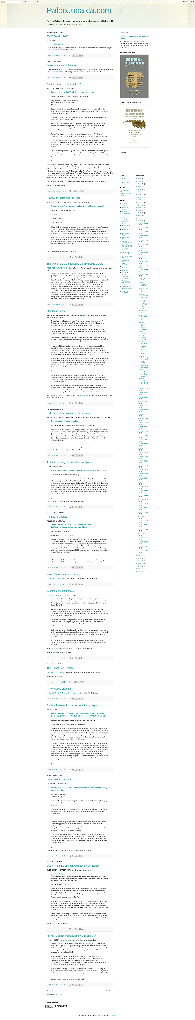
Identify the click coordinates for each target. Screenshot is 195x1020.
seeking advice (83, 395)
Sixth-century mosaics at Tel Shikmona (68, 413)
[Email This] (73, 55)
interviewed (66, 940)
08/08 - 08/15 (144, 418)
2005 (140, 566)
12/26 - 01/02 (144, 223)
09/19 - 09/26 (144, 393)
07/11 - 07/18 (144, 435)
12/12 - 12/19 (144, 231)
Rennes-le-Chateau (57, 516)
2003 (140, 571)
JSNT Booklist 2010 (57, 36)
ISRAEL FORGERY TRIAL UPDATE (59, 595)
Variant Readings (127, 289)
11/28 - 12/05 (144, 240)
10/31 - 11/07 (144, 257)
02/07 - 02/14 (144, 529)
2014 (140, 210)
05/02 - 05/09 (144, 478)
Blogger (113, 1015)
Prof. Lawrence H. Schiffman (126, 267)
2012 (140, 215)
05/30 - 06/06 (144, 461)
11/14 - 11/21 (144, 248)
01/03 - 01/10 (144, 550)
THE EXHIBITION (58, 268)
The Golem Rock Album (60, 668)
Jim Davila (125, 190)
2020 (140, 194)
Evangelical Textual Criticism (127, 253)
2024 (140, 184)
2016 (140, 205)
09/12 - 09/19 (144, 397)
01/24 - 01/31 (144, 538)
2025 (140, 181)
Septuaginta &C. (127, 278)
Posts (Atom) (59, 994)
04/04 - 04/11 (144, 495)
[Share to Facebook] (80, 55)
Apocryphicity (126, 214)
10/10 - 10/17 (144, 270)
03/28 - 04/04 (144, 499)
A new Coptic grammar (59, 688)
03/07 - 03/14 (144, 512)
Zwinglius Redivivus (125, 292)
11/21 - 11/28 (144, 244)
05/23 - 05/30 (144, 465)
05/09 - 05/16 (144, 474)
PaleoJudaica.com (79, 10)
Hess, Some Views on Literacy (63, 574)
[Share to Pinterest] (82, 55)
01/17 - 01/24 (144, 542)
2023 (140, 186)
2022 (140, 189)
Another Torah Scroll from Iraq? (64, 84)
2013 (140, 213)
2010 (57, 44)
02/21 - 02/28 (144, 521)
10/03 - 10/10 (144, 274)
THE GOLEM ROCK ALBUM (56, 672)
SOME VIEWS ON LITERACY (57, 578)
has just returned (88, 69)
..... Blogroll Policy (125, 204)
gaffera (101, 1015)
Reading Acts (126, 270)
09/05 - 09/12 (144, 401)
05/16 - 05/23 (144, 469)
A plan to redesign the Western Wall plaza (69, 462)
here (64, 167)
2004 (140, 568)
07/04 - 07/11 (144, 440)
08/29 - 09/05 (144, 405)
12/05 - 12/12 (144, 236)
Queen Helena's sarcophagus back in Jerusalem (73, 865)
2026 (140, 178)
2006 (140, 563)
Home (80, 991)
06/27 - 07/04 (144, 444)
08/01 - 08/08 (144, 422)
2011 (140, 218)
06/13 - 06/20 (144, 452)
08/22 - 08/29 (144, 410)
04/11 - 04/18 (144, 491)
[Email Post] (69, 55)
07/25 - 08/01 (144, 427)
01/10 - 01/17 (144, 546)
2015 (140, 207)
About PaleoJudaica (126, 181)
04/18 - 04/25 (144, 486)
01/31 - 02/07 (144, 533)
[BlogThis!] (75, 55)
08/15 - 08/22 (144, 414)
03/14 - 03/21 (144, 508)
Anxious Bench (126, 211)
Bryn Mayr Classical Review (127, 241)
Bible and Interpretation (126, 230)
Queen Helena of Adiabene (61, 65)
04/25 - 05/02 (144, 482)
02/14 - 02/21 (144, 525)
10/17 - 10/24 (144, 266)
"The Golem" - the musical (61, 779)
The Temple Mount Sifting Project (126, 282)
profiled (58, 72)
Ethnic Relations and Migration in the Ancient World (127, 247)
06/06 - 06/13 (144, 457)
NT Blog (124, 264)
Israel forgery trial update (60, 591)
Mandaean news (56, 311)
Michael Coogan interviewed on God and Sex (71, 935)
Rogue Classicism (125, 275)
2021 (140, 192)
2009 (140, 555)
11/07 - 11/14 (144, 253)
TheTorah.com (126, 286)
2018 (140, 200)
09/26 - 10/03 (144, 388)
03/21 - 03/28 (144, 503)
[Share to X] (78, 55)
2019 (140, 197)
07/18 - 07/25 (144, 431)
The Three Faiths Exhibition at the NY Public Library (75, 263)
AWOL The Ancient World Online (126, 221)
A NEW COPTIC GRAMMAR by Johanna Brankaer (63, 693)
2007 (140, 561)
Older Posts (109, 991)
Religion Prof (126, 272)
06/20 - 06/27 (144, 448)
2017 (140, 202)
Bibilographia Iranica (126, 226)
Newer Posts (51, 991)
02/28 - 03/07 (144, 516)
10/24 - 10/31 (144, 261)
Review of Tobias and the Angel (64, 197)
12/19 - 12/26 (144, 227)
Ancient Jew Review (125, 208)
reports (85, 315)
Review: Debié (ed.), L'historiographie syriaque (72, 705)
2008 (140, 558)
